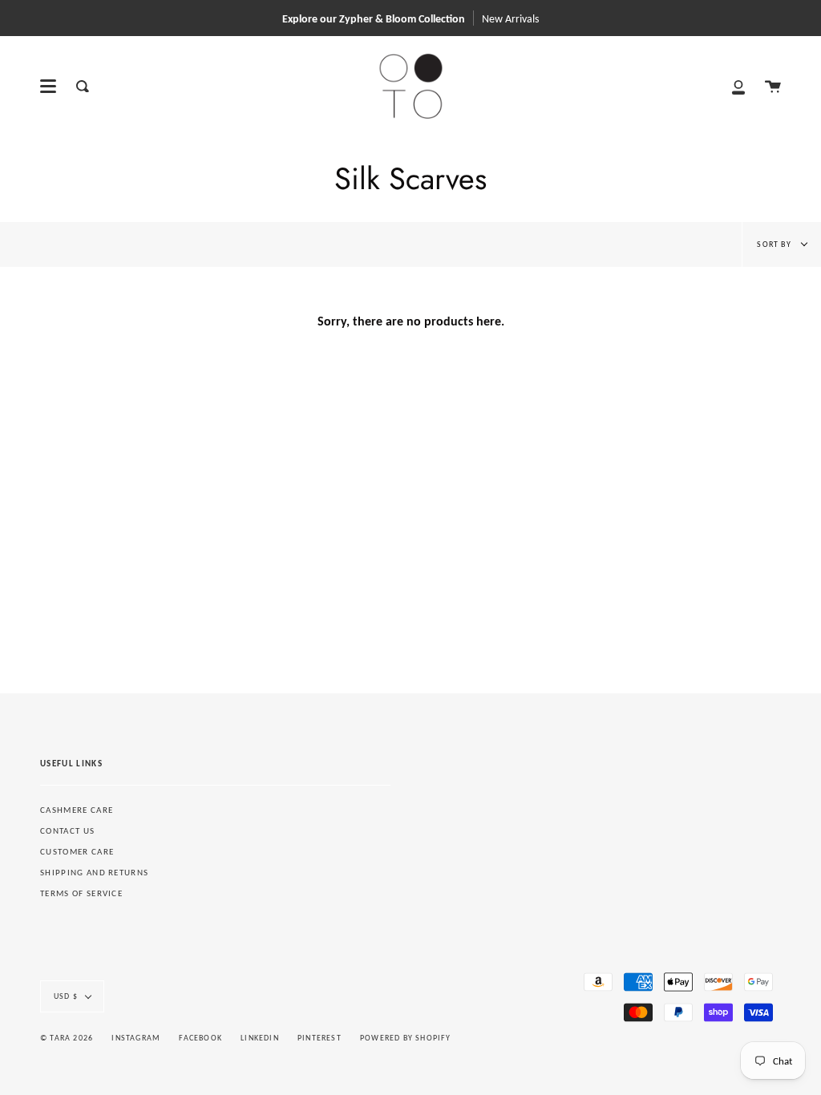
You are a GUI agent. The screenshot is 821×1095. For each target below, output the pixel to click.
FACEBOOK (200, 1037)
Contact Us (67, 831)
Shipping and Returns (94, 872)
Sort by (775, 244)
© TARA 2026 (66, 1037)
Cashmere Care (76, 810)
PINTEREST (319, 1037)
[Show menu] (48, 86)
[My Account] (738, 86)
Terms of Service (81, 893)
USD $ (66, 996)
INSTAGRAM (135, 1037)
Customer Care (77, 852)
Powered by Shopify (405, 1037)
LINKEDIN (260, 1037)
